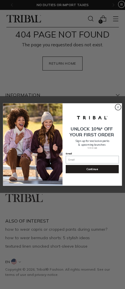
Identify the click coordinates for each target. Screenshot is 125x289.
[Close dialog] (118, 107)
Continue (92, 169)
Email (69, 153)
